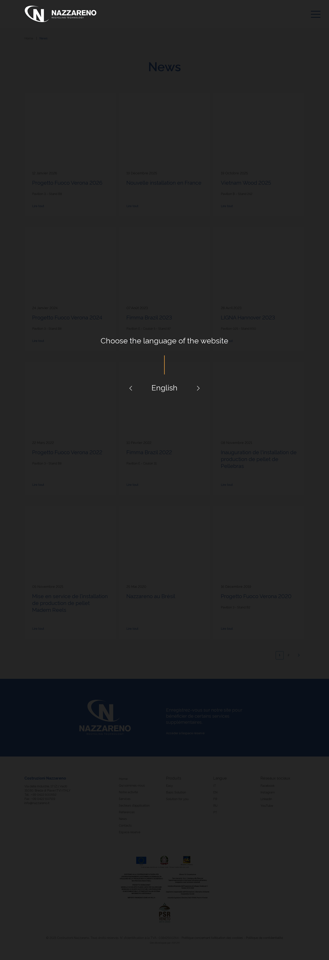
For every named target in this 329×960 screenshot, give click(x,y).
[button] (130, 387)
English (164, 387)
